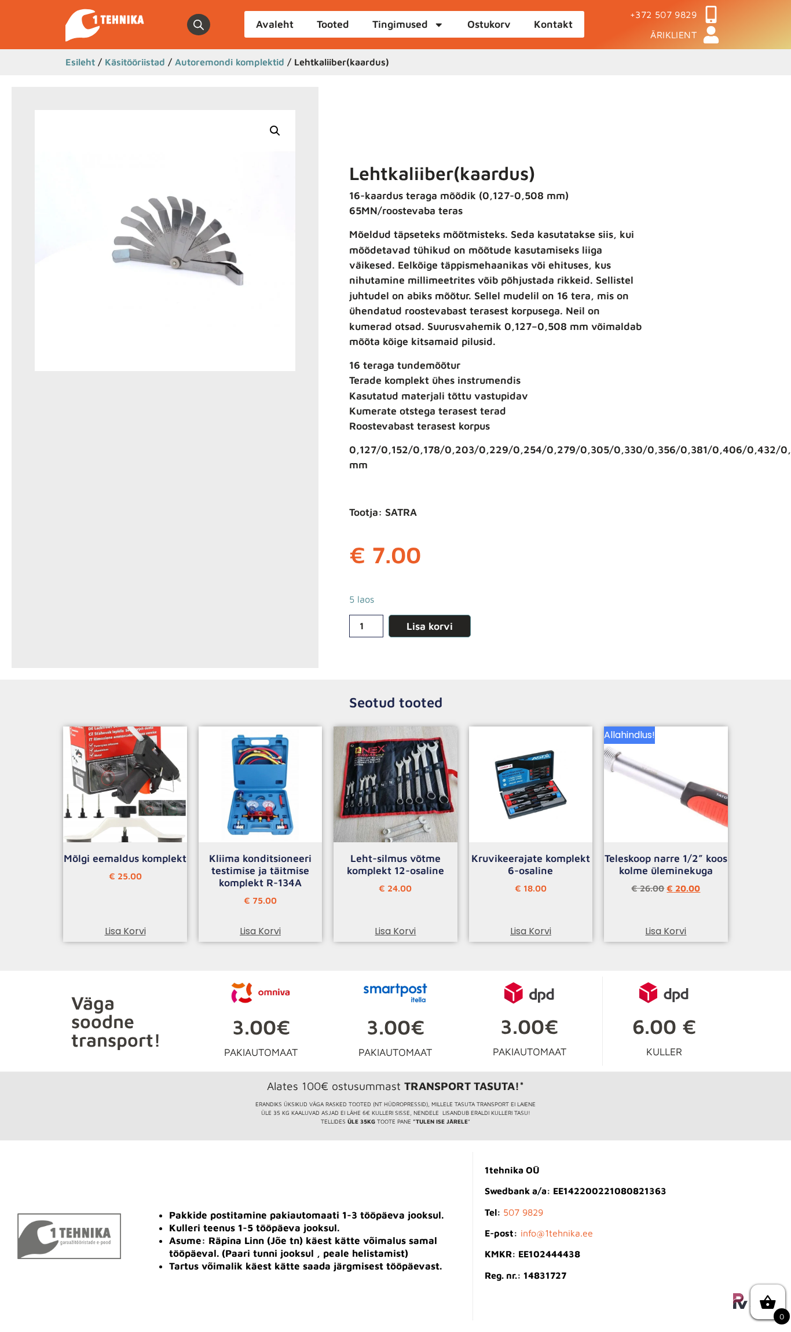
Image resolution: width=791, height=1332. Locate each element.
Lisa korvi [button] (125, 931)
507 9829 (523, 1212)
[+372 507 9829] (711, 14)
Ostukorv (489, 24)
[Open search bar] (198, 25)
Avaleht (275, 24)
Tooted (333, 24)
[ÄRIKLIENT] (711, 34)
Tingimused (400, 24)
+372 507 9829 (663, 14)
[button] (275, 130)
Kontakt (553, 24)
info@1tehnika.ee (557, 1233)
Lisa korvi (430, 626)
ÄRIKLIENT (673, 35)
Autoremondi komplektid (229, 61)
